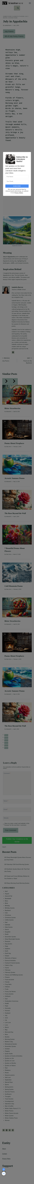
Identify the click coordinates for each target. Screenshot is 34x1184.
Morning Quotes (10, 1039)
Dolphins (7, 948)
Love (6, 1025)
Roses (7, 1072)
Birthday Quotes (10, 908)
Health (7, 1003)
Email (6, 809)
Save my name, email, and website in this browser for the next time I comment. (17, 824)
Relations (7, 1070)
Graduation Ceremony (11, 1001)
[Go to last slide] (6, 381)
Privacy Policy (6, 1158)
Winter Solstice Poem (11, 1118)
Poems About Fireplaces (14, 443)
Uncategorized (9, 1101)
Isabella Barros (8, 25)
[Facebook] (3, 1130)
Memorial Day (9, 1032)
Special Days (9, 1082)
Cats (6, 913)
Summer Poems (7, 16)
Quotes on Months (10, 1063)
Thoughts (8, 1096)
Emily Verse (8, 446)
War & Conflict (9, 1106)
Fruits (6, 989)
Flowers (7, 977)
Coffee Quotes (9, 920)
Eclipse (7, 955)
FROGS (7, 987)
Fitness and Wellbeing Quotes (14, 975)
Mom (6, 1034)
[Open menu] (30, 3)
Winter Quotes (9, 1115)
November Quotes (10, 1046)
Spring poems (9, 1087)
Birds (6, 903)
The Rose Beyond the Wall (15, 513)
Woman (7, 1120)
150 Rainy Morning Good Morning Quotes (16, 883)
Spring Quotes (9, 1089)
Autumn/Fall (8, 896)
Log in (4, 847)
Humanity (8, 1008)
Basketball (8, 898)
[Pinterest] (9, 1130)
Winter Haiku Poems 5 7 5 (12, 1108)
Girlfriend (7, 996)
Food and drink (9, 979)
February (7, 970)
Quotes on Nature (10, 1065)
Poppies (7, 1051)
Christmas (8, 915)
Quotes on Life (9, 1058)
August (7, 893)
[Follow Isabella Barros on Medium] (13, 352)
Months (5, 17)
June (6, 1017)
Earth (6, 951)
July (26, 16)
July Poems (6, 360)
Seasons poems (12, 17)
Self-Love (8, 1077)
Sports (7, 1084)
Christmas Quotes (10, 917)
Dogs (6, 946)
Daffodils (7, 924)
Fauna (7, 967)
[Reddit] (12, 1130)
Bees (6, 901)
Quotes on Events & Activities (13, 1056)
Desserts (7, 941)
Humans (7, 1010)
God (6, 998)
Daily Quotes (9, 927)
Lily (6, 1020)
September (8, 1080)
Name (6, 801)
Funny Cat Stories (10, 991)
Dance (7, 929)
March (7, 1027)
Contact (4, 1153)
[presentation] (17, 395)
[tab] (6, 735)
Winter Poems (9, 1111)
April (6, 891)
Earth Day (8, 953)
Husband (7, 1013)
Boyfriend (8, 910)
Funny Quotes (9, 994)
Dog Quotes (8, 944)
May (6, 1029)
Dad (6, 922)
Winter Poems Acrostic (11, 1113)
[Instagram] (6, 1130)
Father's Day (9, 965)
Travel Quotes (9, 1099)
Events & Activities (10, 960)
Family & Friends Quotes (12, 963)
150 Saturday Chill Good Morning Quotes (16, 864)
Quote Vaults (9, 1053)
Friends (7, 982)
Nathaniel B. (9, 411)
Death (6, 934)
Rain (6, 1068)
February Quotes (10, 972)
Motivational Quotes (11, 1044)
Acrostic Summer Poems (15, 478)
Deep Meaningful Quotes (12, 939)
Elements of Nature (18, 16)
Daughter (7, 932)
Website (6, 818)
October (7, 1048)
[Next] (14, 381)
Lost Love (8, 1022)
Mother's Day (9, 1041)
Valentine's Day (9, 1103)
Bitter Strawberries (12, 408)
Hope (6, 1006)
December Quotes (10, 936)
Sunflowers (8, 1094)
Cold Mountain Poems (14, 586)
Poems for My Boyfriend (27, 361)
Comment (7, 773)
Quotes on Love (9, 1060)
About (4, 1148)
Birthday (7, 905)
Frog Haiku (8, 984)
